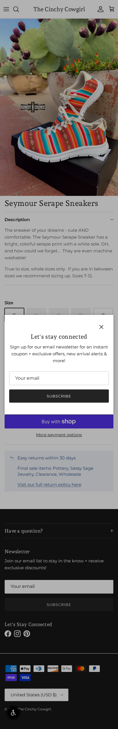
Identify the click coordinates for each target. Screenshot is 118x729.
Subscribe (59, 396)
